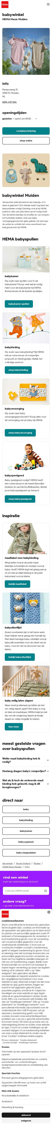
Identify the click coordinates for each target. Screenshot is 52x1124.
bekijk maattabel (17, 584)
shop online (26, 140)
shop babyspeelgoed (20, 499)
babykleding (26, 820)
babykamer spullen (19, 304)
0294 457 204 (9, 102)
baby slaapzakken (26, 852)
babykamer (26, 831)
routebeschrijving (26, 131)
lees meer (14, 726)
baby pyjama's (26, 841)
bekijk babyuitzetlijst (20, 657)
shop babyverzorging (20, 432)
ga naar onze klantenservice (19, 905)
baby (26, 809)
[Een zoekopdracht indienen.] (45, 891)
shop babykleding (18, 370)
